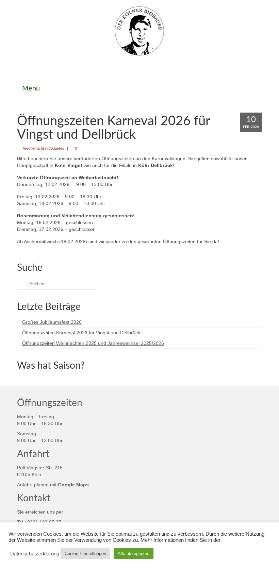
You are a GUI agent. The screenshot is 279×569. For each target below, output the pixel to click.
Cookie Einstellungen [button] (85, 553)
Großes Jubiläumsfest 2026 (52, 322)
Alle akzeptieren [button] (133, 553)
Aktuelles (56, 148)
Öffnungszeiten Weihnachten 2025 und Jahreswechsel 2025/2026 (93, 343)
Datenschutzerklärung (34, 553)
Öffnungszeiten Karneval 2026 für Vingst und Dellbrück (81, 332)
